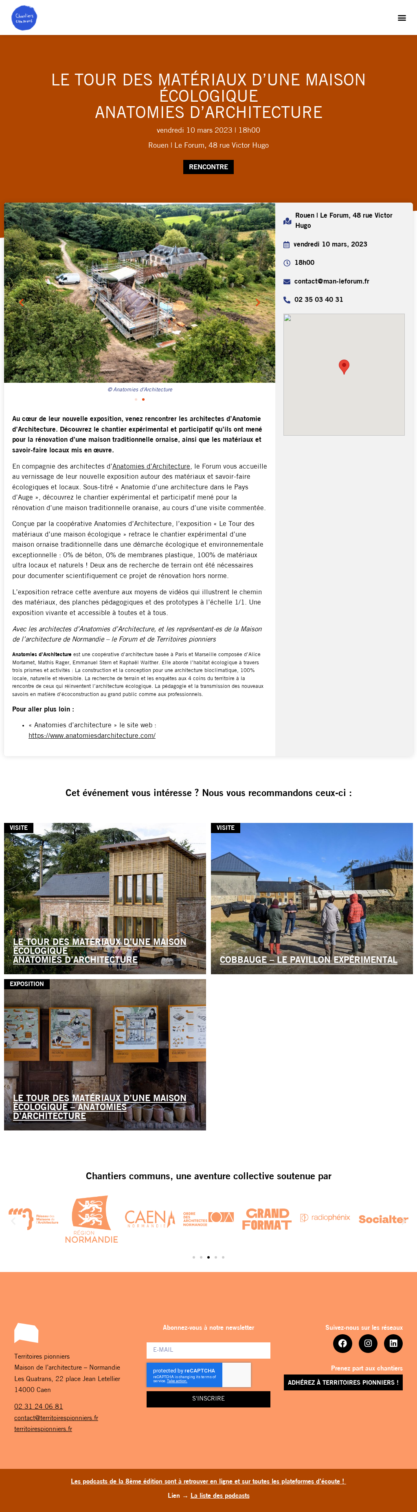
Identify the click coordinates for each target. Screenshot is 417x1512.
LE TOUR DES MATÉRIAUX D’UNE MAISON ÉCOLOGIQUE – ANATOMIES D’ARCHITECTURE (100, 1107)
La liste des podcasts (220, 1496)
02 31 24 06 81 (38, 1407)
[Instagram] (368, 1343)
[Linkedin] (393, 1343)
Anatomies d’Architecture (151, 466)
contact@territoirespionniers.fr (56, 1418)
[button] (402, 17)
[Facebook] (342, 1343)
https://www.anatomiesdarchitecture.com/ (92, 736)
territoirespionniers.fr (43, 1429)
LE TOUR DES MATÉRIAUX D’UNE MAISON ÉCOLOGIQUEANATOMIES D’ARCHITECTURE (100, 951)
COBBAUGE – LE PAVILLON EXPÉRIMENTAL (308, 960)
